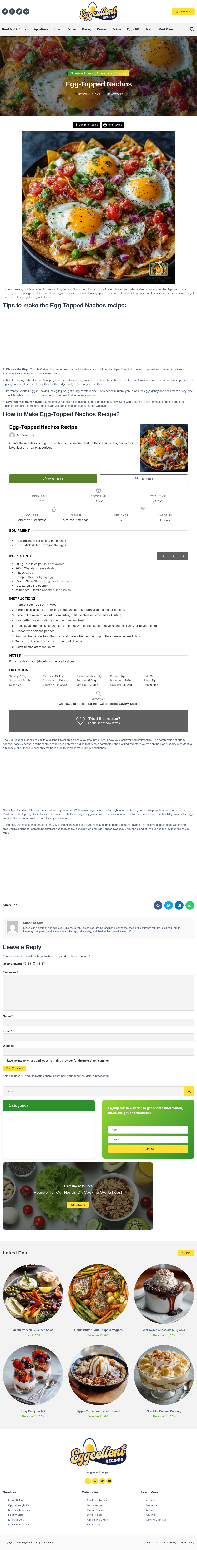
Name (8, 1016)
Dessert (102, 29)
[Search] (189, 1091)
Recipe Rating (12, 963)
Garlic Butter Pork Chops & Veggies (98, 1330)
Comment (10, 972)
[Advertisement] (98, 339)
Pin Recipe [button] (146, 478)
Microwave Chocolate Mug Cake (164, 1330)
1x (162, 556)
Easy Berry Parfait (33, 1411)
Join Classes (78, 1204)
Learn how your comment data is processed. (81, 1075)
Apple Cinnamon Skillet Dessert (98, 1411)
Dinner (72, 29)
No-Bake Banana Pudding (164, 1411)
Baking (87, 29)
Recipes (121, 73)
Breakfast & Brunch (15, 29)
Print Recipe (114, 124)
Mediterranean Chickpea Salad (33, 1330)
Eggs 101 (133, 29)
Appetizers (41, 29)
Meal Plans (166, 29)
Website (8, 1045)
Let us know (96, 723)
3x (182, 556)
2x (172, 556)
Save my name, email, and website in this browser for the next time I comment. (58, 1060)
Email (7, 1031)
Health (149, 29)
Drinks (117, 29)
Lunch (58, 29)
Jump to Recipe (88, 124)
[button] (192, 29)
